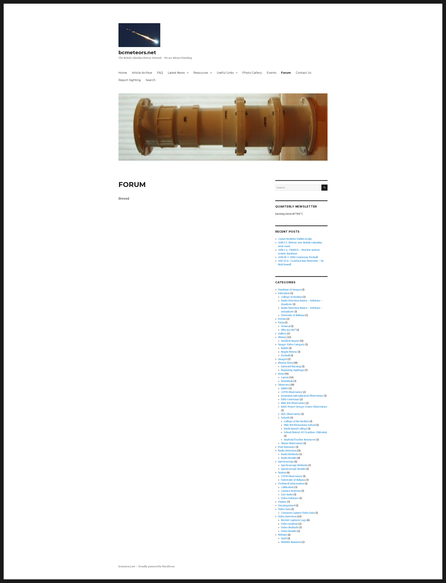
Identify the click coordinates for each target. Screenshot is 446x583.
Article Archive (142, 72)
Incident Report (290, 340)
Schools (285, 417)
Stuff (284, 538)
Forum (286, 72)
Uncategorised (286, 505)
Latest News (176, 72)
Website (282, 534)
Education (284, 293)
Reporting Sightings (292, 370)
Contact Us (303, 72)
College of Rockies (291, 297)
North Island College (295, 428)
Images (282, 359)
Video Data (284, 509)
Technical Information (291, 483)
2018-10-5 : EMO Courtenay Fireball (298, 257)
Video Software (290, 498)
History (282, 337)
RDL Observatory (291, 414)
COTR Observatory (291, 392)
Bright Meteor (289, 351)
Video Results (289, 531)
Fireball (285, 355)
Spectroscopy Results (293, 468)
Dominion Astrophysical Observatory (302, 395)
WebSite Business (291, 542)
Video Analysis (289, 523)
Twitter (282, 501)
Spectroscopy (286, 461)
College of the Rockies (296, 421)
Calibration (287, 487)
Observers (284, 384)
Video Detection (287, 516)
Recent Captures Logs (293, 520)
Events (271, 72)
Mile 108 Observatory (293, 403)
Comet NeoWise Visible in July (295, 238)
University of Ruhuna (293, 479)
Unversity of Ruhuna (292, 315)
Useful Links (225, 72)
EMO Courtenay (290, 399)
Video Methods (289, 527)
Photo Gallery (252, 72)
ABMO (284, 388)
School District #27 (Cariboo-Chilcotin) (305, 432)
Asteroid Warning (291, 366)
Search (150, 80)
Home (122, 72)
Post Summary (286, 447)
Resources (200, 72)
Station (282, 472)
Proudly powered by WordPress (156, 566)
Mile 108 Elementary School (300, 425)
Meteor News (285, 362)
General (285, 326)
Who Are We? (288, 329)
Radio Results (289, 458)
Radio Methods (289, 454)
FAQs (281, 322)
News (281, 373)
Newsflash (287, 381)
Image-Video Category (291, 344)
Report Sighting (129, 80)
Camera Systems (291, 490)
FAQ (160, 72)
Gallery (282, 333)
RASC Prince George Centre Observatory (304, 406)
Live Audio (287, 494)
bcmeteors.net (137, 52)
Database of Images (289, 289)
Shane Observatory (292, 443)
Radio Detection (287, 450)
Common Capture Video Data (298, 512)
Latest (284, 377)
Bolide (284, 348)
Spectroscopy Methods (294, 465)
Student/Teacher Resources (300, 439)
